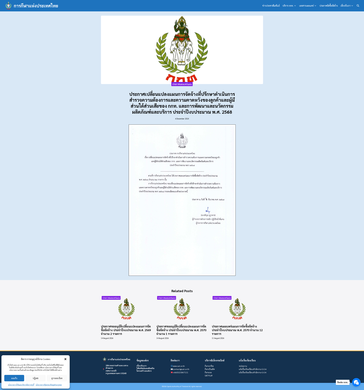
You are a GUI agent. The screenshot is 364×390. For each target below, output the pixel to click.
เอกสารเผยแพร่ (306, 5)
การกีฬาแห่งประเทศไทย (36, 5)
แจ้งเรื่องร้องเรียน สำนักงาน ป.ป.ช (252, 372)
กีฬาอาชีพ (209, 366)
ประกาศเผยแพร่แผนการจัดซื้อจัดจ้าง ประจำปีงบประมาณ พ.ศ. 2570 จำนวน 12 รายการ (237, 330)
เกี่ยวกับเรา (346, 5)
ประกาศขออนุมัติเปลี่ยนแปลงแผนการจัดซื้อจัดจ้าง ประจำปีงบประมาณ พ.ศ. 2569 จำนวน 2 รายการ (126, 330)
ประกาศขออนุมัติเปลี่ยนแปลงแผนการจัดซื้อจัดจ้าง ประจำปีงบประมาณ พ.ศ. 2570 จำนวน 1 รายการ (181, 330)
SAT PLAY (209, 375)
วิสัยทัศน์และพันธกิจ (145, 368)
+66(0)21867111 (180, 372)
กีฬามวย (208, 372)
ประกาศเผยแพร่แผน (182, 83)
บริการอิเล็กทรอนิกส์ (214, 360)
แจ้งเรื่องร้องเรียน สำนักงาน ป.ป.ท (252, 369)
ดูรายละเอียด (56, 378)
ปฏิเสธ (35, 378)
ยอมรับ (14, 378)
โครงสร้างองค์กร (144, 370)
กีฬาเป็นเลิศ (210, 369)
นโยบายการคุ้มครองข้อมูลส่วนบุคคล (49, 385)
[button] (65, 359)
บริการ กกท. (288, 5)
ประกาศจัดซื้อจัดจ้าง (328, 5)
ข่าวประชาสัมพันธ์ (271, 5)
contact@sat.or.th (181, 369)
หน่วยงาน (243, 366)
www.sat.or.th (179, 366)
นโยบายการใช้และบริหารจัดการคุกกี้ (21, 385)
